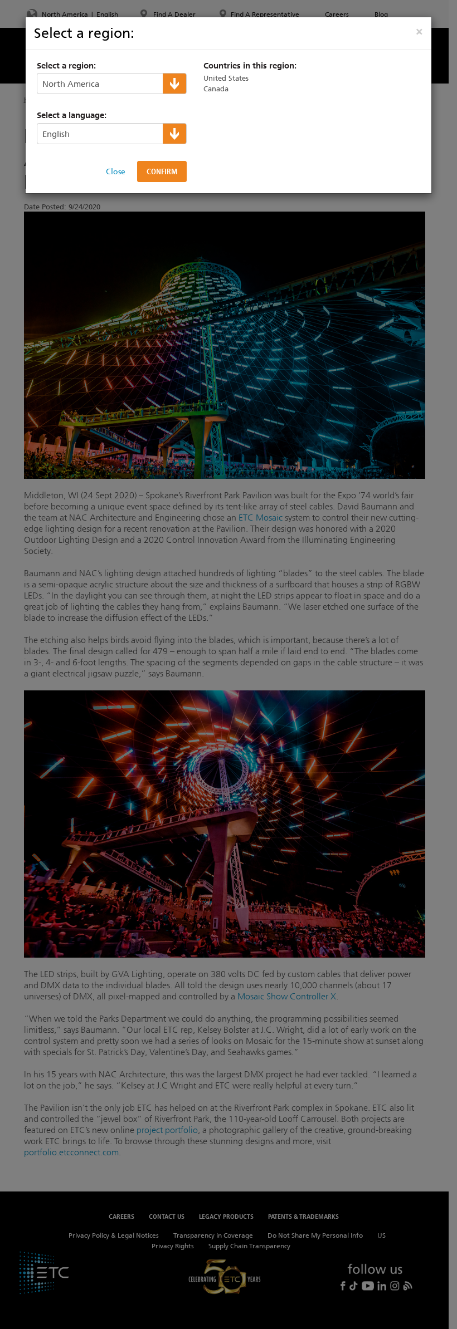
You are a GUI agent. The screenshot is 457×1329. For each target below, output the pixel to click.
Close (115, 171)
